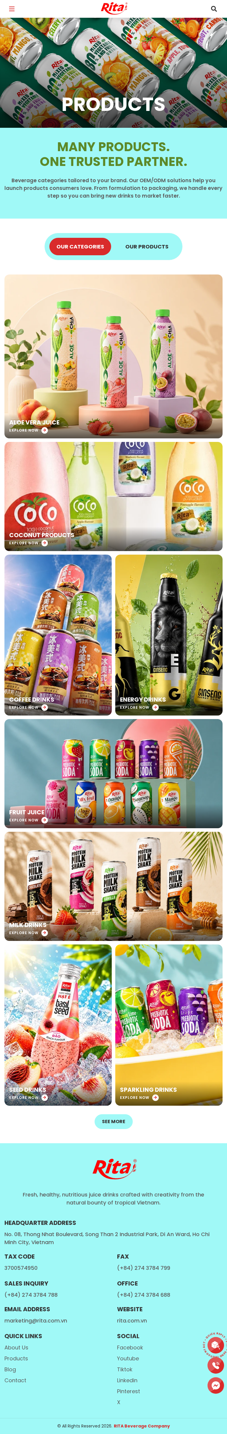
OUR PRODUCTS (146, 246)
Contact (15, 1380)
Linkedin (127, 1380)
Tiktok (124, 1369)
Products (16, 1358)
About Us (16, 1347)
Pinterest (128, 1391)
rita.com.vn (132, 1320)
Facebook (130, 1347)
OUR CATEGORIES (80, 246)
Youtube (128, 1358)
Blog (10, 1369)
